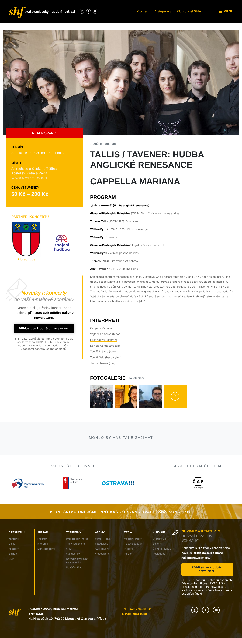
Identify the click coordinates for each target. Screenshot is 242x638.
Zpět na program (104, 144)
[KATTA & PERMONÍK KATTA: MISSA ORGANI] (205, 458)
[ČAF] (197, 585)
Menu (228, 11)
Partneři (164, 16)
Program (143, 11)
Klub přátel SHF (189, 11)
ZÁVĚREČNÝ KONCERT (148, 494)
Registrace (204, 16)
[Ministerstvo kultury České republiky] (73, 585)
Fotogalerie (128, 3)
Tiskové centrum (169, 3)
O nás (9, 3)
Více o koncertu (25, 537)
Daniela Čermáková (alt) (104, 340)
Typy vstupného (92, 3)
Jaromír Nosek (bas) (102, 358)
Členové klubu (206, 10)
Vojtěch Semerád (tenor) (104, 329)
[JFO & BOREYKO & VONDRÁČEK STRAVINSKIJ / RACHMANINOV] (36, 458)
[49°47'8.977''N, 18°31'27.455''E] (29, 177)
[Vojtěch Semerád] (126, 391)
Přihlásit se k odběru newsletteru (44, 328)
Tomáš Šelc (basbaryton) (105, 352)
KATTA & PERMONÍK (202, 483)
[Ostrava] (118, 585)
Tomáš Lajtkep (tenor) (103, 346)
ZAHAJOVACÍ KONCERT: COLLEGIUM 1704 (88, 498)
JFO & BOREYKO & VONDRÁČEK (35, 485)
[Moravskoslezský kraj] (28, 585)
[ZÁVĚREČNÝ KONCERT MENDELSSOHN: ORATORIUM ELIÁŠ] (149, 458)
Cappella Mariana (100, 323)
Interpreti (49, 3)
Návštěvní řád (91, 23)
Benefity (203, 3)
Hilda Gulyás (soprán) (103, 334)
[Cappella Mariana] (101, 391)
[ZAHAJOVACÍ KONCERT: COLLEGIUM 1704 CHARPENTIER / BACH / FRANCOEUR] (92, 458)
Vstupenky (164, 11)
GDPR (9, 23)
